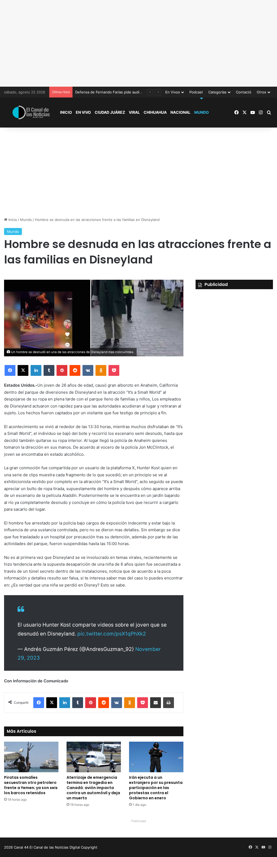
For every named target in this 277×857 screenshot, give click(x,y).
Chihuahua (155, 112)
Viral (134, 112)
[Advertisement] (138, 43)
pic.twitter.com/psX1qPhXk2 (111, 634)
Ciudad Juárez (110, 112)
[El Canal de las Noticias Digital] (31, 112)
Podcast (196, 92)
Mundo (201, 112)
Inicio (66, 112)
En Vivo (83, 112)
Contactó (243, 92)
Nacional (180, 112)
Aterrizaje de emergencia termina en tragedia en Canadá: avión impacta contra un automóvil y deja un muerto (93, 788)
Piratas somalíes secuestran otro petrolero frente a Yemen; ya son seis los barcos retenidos (31, 785)
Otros (261, 92)
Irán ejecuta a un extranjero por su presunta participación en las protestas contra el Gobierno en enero (156, 788)
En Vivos (172, 92)
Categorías (217, 92)
